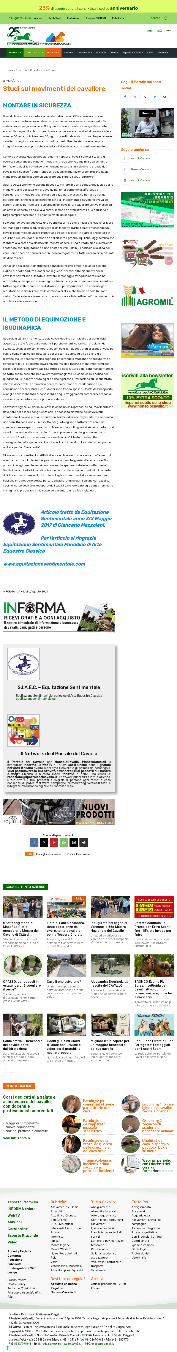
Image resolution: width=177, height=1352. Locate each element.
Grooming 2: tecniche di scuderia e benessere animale (158, 1125)
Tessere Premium (23, 1202)
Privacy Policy (17, 1279)
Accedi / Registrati (20, 1251)
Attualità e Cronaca (63, 1215)
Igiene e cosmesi (102, 1228)
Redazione (15, 1259)
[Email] (74, 842)
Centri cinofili (140, 1240)
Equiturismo (59, 1219)
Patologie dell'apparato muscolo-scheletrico (94, 1125)
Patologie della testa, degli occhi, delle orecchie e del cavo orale (98, 1145)
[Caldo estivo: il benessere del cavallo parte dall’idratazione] (23, 1025)
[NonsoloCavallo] (125, 158)
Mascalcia (97, 1245)
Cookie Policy (16, 1284)
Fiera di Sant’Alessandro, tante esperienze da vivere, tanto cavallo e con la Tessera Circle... (66, 929)
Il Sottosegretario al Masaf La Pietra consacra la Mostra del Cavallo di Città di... (21, 929)
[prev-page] (5, 1069)
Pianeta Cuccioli (140, 169)
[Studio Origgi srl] (147, 226)
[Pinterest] (54, 842)
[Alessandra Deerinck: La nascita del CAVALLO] (110, 965)
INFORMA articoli (62, 1224)
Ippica (54, 1240)
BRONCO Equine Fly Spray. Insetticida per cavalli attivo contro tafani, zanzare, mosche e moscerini (153, 989)
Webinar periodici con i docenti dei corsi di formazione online (157, 1165)
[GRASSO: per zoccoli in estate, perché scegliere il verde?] (23, 965)
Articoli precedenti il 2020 (108, 1284)
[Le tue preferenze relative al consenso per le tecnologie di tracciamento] (7, 1348)
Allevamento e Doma (64, 1207)
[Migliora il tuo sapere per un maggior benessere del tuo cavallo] (110, 1025)
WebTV (14, 1215)
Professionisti (100, 1249)
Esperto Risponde (23, 1235)
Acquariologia (141, 1215)
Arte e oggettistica (103, 1215)
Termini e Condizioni (21, 1288)
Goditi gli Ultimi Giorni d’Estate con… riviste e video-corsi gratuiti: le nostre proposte (64, 1047)
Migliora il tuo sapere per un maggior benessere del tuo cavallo (110, 1045)
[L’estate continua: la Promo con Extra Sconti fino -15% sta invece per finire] (154, 907)
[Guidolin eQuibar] (147, 270)
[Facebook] (34, 842)
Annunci (15, 1222)
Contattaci (15, 1255)
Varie (54, 1262)
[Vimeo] (155, 97)
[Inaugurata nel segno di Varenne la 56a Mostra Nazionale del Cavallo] (110, 907)
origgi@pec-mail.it (102, 1343)
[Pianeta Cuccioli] (125, 169)
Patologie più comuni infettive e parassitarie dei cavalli (98, 1106)
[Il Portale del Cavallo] (23, 36)
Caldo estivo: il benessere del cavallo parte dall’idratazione (23, 1045)
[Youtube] (165, 97)
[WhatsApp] (64, 842)
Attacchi (56, 1211)
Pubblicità (15, 1264)
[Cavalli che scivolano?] (66, 965)
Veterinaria (98, 1270)
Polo (54, 1257)
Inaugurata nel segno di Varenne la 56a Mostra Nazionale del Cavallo (109, 927)
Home (9, 70)
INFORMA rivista (21, 1209)
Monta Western (61, 1249)
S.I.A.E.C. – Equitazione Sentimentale (59, 687)
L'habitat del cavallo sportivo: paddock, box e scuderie (156, 1145)
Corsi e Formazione (78, 854)
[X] (44, 842)
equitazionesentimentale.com (37, 699)
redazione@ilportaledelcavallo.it (62, 1343)
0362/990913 (22, 1343)
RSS (10, 1296)
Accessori (138, 1211)
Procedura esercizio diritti (25, 1292)
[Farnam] (147, 357)
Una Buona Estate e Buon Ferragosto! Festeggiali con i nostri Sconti (153, 1045)
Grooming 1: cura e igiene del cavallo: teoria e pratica (158, 1108)
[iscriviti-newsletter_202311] (147, 407)
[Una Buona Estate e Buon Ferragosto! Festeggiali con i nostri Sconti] (154, 1025)
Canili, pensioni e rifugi (147, 1236)
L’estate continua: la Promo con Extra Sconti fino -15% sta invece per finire (152, 929)
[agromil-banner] (147, 313)
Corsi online (18, 1229)
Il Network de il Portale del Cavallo (59, 754)
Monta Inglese (60, 1245)
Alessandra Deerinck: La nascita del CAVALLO (109, 983)
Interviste (57, 1236)
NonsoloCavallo (140, 158)
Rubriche (21, 70)
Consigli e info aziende (49, 854)
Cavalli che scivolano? (64, 982)
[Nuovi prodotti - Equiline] (59, 812)
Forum (95, 1288)
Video (12, 1242)
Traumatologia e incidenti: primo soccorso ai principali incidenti (98, 1165)
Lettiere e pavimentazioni (108, 1240)
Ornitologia (139, 1249)
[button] (160, 18)
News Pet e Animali (64, 1253)
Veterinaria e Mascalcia (66, 1266)
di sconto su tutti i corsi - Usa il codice (88, 8)
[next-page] (12, 1069)
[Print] (83, 842)
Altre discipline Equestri (44, 70)
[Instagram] (135, 97)
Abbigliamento (100, 1207)
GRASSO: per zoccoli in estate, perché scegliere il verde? (22, 985)
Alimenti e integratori (105, 1211)
